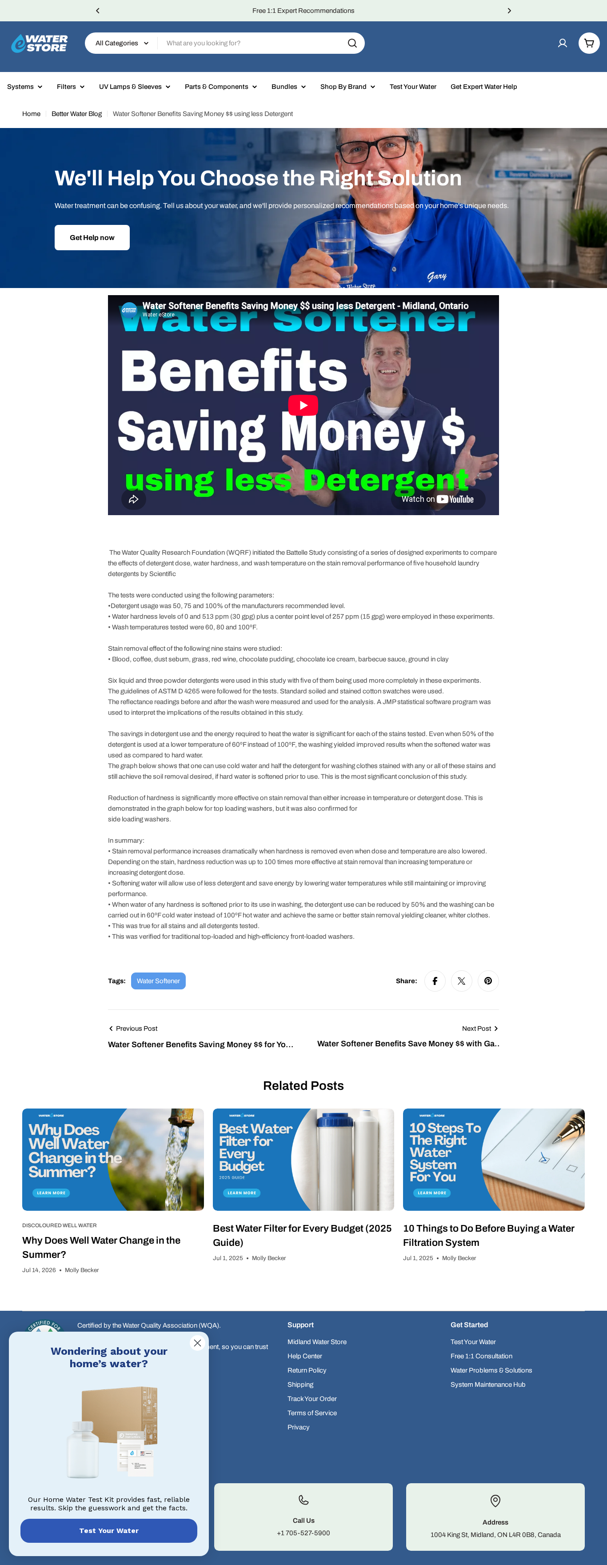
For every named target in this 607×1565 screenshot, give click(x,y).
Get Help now (92, 237)
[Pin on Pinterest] (488, 981)
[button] (97, 10)
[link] (108, 1434)
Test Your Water (109, 1530)
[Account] (562, 43)
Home (31, 113)
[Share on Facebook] (435, 981)
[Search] (352, 43)
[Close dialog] (197, 1343)
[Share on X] (461, 981)
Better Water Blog (77, 113)
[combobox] (225, 43)
